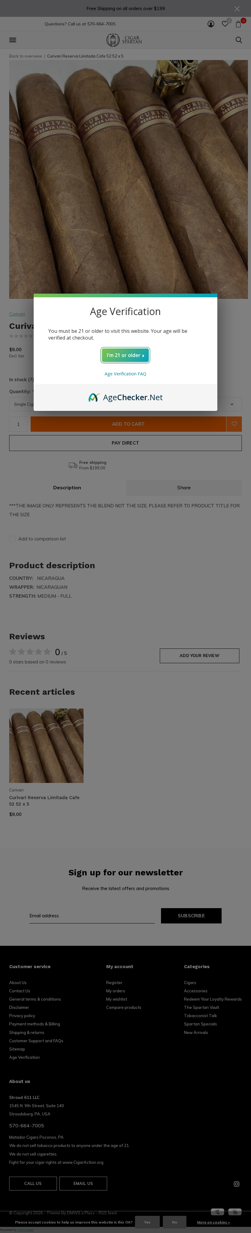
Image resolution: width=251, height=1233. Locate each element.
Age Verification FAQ (125, 374)
